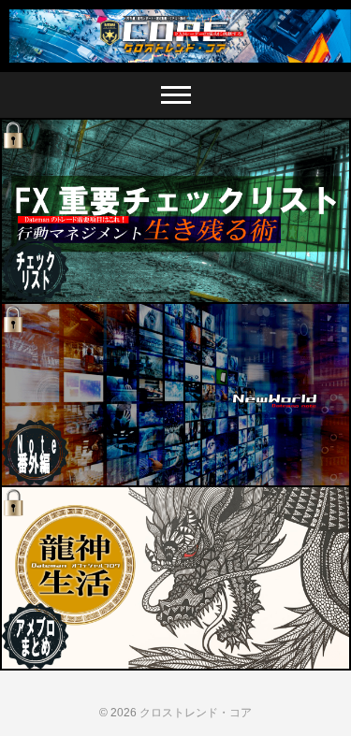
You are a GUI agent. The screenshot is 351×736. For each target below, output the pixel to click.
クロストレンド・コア (195, 712)
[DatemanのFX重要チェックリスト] (175, 210)
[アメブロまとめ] (175, 578)
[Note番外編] (175, 394)
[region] (175, 36)
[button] (175, 36)
